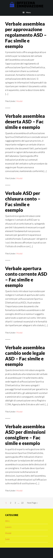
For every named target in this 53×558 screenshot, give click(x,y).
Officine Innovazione (26, 4)
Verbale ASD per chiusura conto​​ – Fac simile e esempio (22, 201)
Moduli (19, 101)
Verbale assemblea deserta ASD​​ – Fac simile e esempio (25, 121)
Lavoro (8, 527)
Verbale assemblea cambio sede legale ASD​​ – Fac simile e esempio (25, 356)
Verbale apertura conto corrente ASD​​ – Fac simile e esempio (26, 276)
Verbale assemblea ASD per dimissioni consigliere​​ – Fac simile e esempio (25, 435)
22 (23, 502)
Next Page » (32, 503)
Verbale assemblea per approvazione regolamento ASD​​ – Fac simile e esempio (26, 35)
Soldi (7, 539)
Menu (28, 12)
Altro (7, 521)
